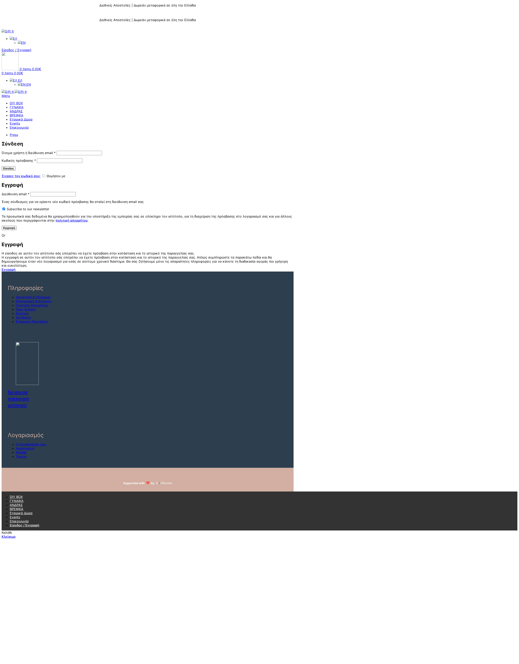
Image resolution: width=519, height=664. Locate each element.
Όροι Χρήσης (26, 309)
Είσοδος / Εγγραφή (24, 525)
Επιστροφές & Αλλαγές (34, 301)
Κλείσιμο (512, 2)
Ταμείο (21, 456)
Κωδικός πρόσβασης (19, 160)
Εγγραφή (9, 228)
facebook (18, 392)
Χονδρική (23, 317)
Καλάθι (21, 452)
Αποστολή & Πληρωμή (33, 297)
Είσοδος (8, 168)
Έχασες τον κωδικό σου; (21, 176)
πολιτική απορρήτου (72, 220)
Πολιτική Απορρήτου (32, 305)
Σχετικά (22, 313)
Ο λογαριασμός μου (31, 444)
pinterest (17, 405)
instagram (18, 398)
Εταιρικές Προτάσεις (32, 321)
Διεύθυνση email (15, 194)
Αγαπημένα (25, 448)
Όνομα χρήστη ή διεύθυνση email (29, 153)
